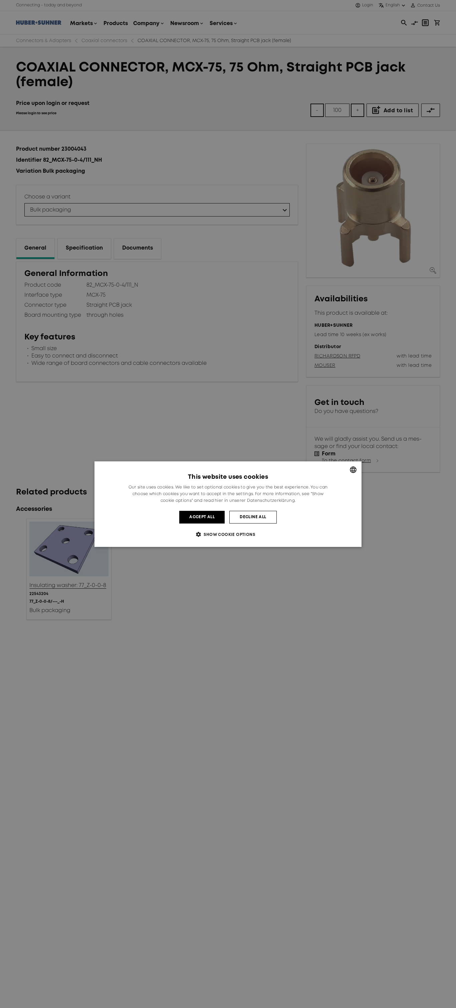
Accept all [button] (202, 517)
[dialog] (228, 504)
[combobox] (353, 469)
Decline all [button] (253, 517)
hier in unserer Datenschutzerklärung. (255, 500)
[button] (228, 534)
